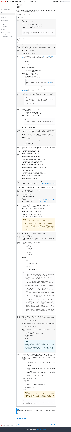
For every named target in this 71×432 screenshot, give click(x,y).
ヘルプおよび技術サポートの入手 (6, 36)
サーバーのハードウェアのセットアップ (6, 22)
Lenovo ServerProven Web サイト (46, 183)
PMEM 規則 (50, 82)
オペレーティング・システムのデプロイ (39, 201)
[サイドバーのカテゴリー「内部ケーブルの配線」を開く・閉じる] (14, 20)
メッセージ (3, 29)
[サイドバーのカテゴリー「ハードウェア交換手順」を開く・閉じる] (14, 26)
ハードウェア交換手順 (4, 26)
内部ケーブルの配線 (4, 20)
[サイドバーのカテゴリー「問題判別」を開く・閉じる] (14, 28)
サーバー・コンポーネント (5, 18)
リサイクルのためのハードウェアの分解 (6, 34)
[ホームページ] (17, 5)
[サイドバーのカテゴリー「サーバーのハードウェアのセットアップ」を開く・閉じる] (14, 22)
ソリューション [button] (32, 1)
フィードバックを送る (22, 418)
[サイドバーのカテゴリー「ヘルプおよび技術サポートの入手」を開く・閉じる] (14, 36)
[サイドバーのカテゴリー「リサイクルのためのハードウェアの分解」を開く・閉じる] (14, 34)
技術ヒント (3, 31)
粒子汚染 (3, 15)
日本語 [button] (55, 1)
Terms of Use (45, 429)
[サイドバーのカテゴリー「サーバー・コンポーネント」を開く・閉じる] (14, 19)
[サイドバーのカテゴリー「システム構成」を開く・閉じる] (14, 24)
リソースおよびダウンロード (5, 9)
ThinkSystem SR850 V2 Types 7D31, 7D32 (7, 7)
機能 (1, 12)
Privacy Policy (39, 429)
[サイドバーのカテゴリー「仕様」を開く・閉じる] (14, 14)
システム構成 (3, 24)
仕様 (1, 14)
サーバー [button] (11, 1)
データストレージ (18, 1)
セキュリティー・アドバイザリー (6, 32)
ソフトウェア (25, 1)
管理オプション (3, 17)
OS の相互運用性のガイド (47, 199)
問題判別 (2, 27)
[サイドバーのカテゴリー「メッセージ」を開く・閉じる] (14, 29)
